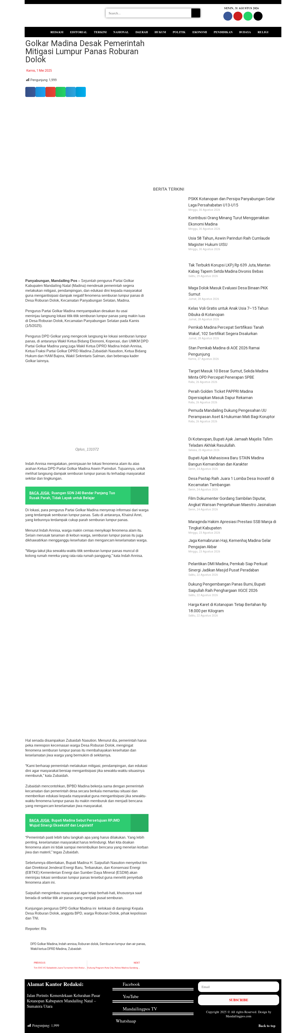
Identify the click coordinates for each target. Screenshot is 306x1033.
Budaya (245, 32)
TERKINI (100, 32)
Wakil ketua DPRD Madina (48, 949)
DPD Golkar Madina (43, 944)
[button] (30, 31)
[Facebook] (227, 16)
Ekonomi (199, 32)
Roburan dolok (88, 944)
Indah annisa (68, 944)
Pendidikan (223, 32)
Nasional (121, 32)
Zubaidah (74, 949)
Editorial (78, 32)
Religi (263, 32)
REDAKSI (56, 32)
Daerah (142, 32)
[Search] (195, 13)
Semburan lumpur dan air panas (122, 944)
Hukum (160, 32)
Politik (179, 32)
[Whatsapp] (248, 16)
